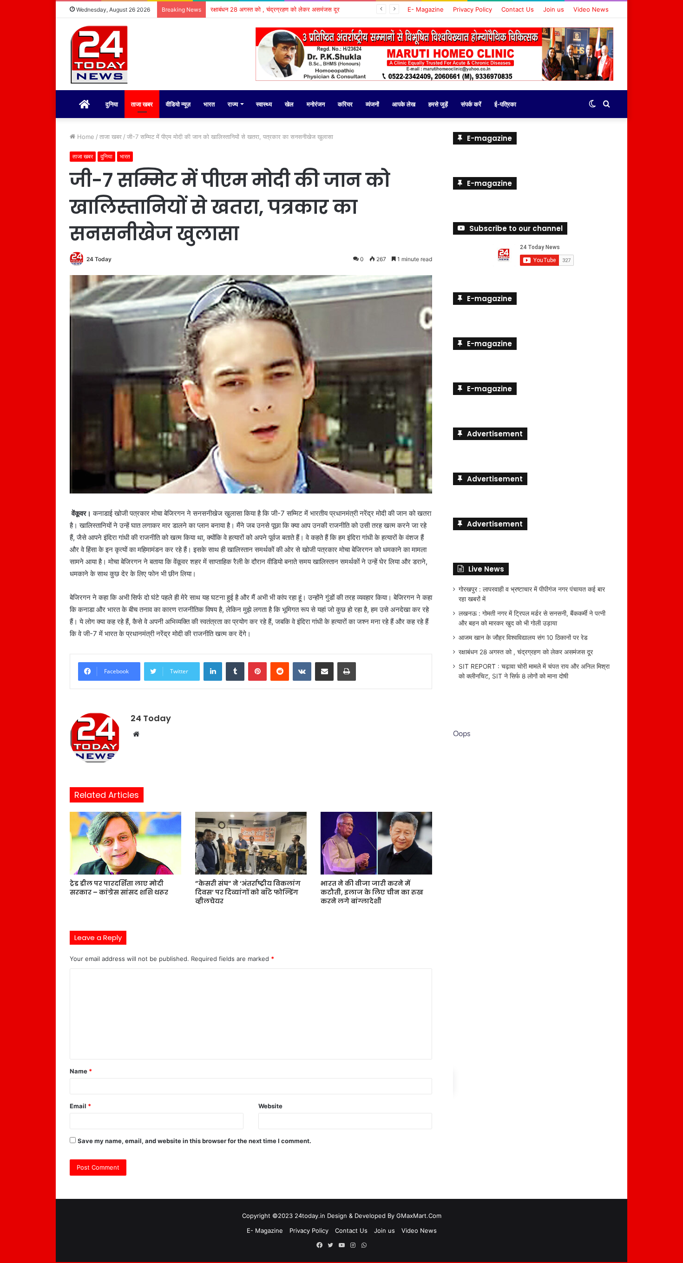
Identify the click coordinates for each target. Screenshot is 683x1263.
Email (80, 1106)
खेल (289, 104)
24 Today (99, 259)
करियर (345, 104)
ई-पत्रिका (505, 104)
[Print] (346, 671)
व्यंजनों (372, 104)
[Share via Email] (324, 671)
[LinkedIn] (213, 671)
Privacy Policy (472, 9)
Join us (553, 9)
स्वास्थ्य (264, 104)
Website (270, 1106)
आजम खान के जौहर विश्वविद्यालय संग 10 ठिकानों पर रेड (523, 637)
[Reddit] (279, 671)
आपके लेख (403, 104)
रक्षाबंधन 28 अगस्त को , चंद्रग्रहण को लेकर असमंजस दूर (526, 652)
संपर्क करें (471, 104)
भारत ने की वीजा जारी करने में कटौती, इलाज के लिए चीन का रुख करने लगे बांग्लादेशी (372, 892)
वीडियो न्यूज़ (178, 104)
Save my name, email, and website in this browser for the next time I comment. (194, 1141)
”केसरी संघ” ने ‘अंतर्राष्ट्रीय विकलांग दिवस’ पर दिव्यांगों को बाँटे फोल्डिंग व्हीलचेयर (248, 892)
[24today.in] (100, 55)
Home (84, 136)
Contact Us (517, 9)
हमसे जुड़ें (438, 104)
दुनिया (111, 104)
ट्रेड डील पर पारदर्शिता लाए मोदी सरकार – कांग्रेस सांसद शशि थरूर (119, 888)
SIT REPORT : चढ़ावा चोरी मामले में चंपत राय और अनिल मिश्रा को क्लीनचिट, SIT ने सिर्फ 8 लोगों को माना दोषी (335, 9)
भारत (209, 104)
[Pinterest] (257, 671)
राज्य (233, 104)
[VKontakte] (302, 671)
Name (81, 1071)
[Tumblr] (235, 671)
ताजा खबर (142, 104)
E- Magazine (425, 9)
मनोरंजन (316, 104)
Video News (591, 9)
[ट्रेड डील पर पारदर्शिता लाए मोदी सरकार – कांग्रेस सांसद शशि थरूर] (125, 843)
